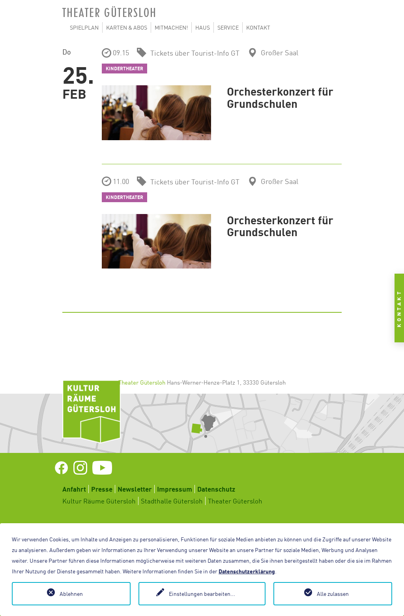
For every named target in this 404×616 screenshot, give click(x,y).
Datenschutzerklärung (247, 571)
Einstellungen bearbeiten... (202, 593)
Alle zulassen (333, 593)
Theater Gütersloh (235, 501)
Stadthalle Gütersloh (172, 501)
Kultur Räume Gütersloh (99, 501)
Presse (101, 489)
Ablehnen (71, 593)
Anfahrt (74, 489)
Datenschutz (216, 489)
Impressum (174, 489)
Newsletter (135, 489)
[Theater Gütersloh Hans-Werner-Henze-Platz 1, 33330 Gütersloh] (202, 423)
